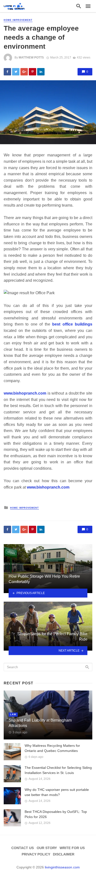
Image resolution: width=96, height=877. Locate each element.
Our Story (47, 848)
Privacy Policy (36, 854)
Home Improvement (18, 20)
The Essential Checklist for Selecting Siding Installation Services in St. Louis (58, 770)
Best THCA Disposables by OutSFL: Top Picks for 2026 (56, 814)
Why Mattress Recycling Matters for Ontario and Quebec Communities (52, 748)
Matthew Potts (31, 57)
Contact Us (22, 848)
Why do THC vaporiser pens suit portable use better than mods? (57, 792)
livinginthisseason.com (62, 867)
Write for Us (72, 848)
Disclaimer (63, 854)
